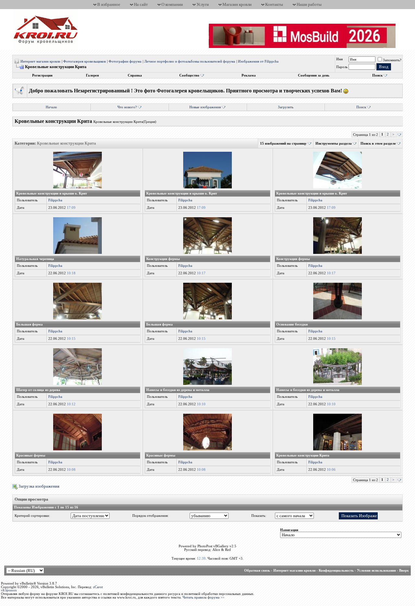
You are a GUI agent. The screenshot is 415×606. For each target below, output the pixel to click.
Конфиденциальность (336, 570)
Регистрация (42, 75)
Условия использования (376, 570)
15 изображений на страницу (283, 143)
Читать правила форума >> (203, 597)
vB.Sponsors (9, 590)
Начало (51, 107)
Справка (135, 75)
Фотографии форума (125, 61)
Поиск (377, 75)
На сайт (141, 4)
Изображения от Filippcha (258, 61)
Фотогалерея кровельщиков (84, 61)
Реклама (249, 75)
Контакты (274, 4)
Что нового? (127, 107)
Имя (339, 59)
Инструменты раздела (333, 143)
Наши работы (309, 4)
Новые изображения (205, 107)
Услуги (202, 4)
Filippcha (55, 200)
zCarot (98, 587)
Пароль (342, 67)
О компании (172, 4)
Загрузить (285, 107)
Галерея (92, 75)
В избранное (108, 4)
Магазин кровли (237, 4)
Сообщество (189, 75)
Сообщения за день (313, 75)
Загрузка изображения (38, 486)
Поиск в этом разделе (378, 143)
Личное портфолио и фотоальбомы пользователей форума (189, 61)
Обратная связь (257, 570)
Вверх (404, 570)
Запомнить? (392, 60)
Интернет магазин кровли (40, 61)
